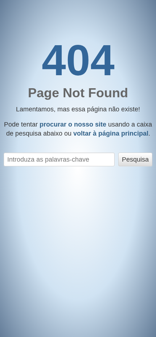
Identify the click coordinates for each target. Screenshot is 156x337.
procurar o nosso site (73, 124)
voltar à (110, 133)
